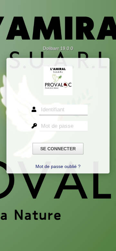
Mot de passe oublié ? (58, 166)
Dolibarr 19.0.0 (58, 48)
